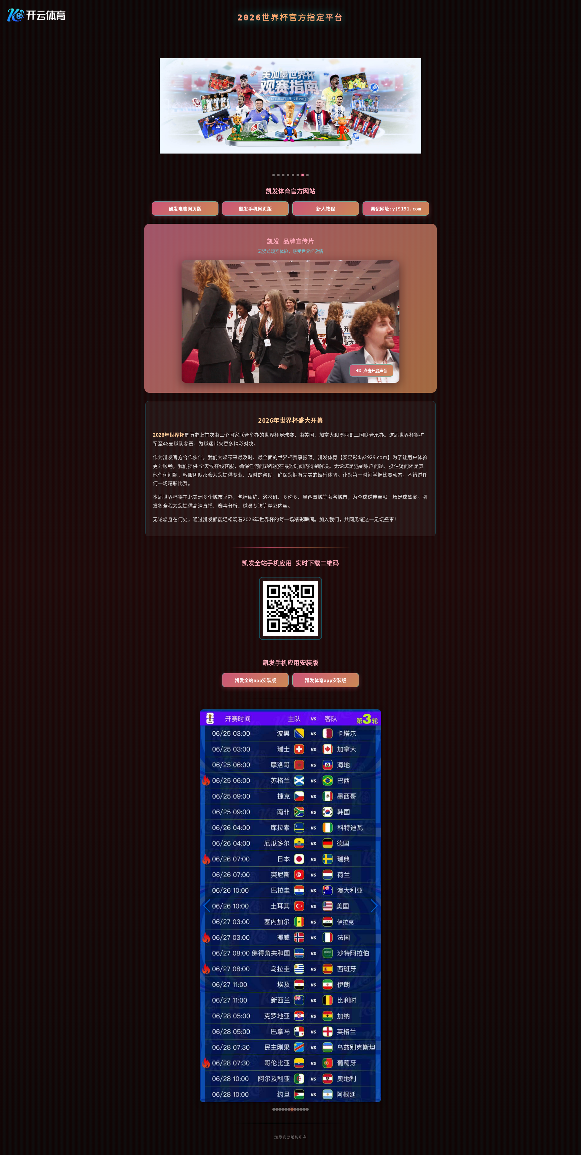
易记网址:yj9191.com (396, 209)
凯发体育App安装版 (325, 680)
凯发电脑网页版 (185, 209)
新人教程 (325, 209)
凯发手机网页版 (255, 209)
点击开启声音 (375, 371)
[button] (207, 905)
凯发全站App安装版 (255, 680)
